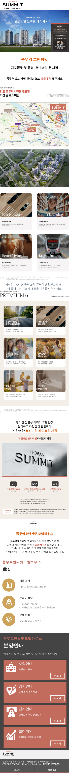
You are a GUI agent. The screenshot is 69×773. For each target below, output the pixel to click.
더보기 (57, 675)
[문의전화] (8, 619)
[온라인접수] (8, 602)
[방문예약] (8, 585)
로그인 (17, 769)
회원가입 (52, 769)
